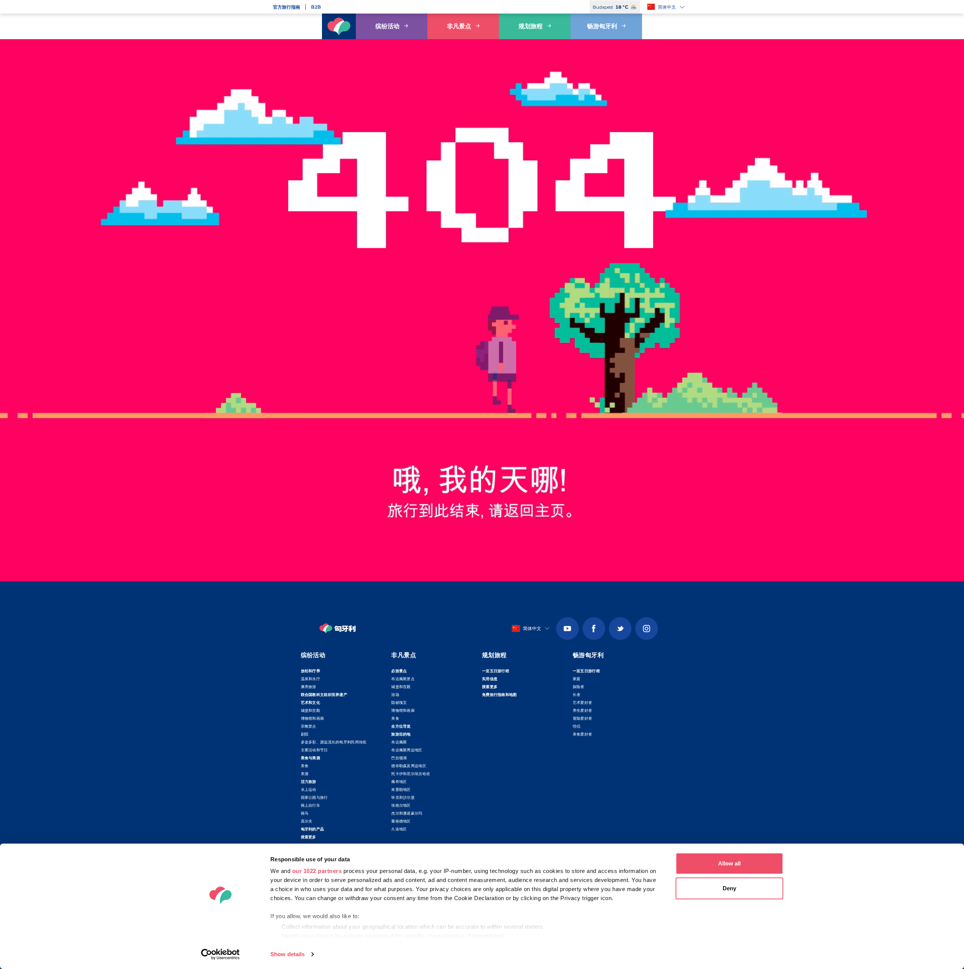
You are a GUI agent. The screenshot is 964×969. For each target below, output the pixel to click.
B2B (316, 7)
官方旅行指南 (286, 7)
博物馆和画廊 (312, 718)
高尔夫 (307, 821)
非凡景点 (459, 26)
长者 (577, 694)
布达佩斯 (399, 742)
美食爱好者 (582, 734)
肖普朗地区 (401, 789)
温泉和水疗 (310, 678)
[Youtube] (567, 628)
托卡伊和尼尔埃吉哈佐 (410, 773)
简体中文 (667, 7)
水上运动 (308, 789)
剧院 (305, 734)
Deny (729, 888)
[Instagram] (646, 628)
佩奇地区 (399, 781)
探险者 (578, 686)
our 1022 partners (317, 871)
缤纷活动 (387, 26)
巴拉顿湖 (399, 757)
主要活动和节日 (314, 750)
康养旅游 (308, 686)
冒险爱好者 (582, 718)
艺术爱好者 (582, 702)
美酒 (305, 773)
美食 (305, 765)
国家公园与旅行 (314, 797)
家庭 (577, 678)
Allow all (729, 863)
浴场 (395, 694)
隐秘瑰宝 (399, 702)
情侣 (577, 726)
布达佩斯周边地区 (406, 750)
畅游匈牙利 (602, 26)
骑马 (305, 813)
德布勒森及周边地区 (408, 765)
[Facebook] (594, 628)
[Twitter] (620, 628)
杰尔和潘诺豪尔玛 (406, 813)
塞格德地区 (401, 821)
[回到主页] (339, 26)
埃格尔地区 (401, 805)
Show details (287, 954)
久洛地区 (399, 829)
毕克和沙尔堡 (403, 797)
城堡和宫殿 (310, 710)
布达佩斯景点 (403, 678)
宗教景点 (308, 726)
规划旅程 (531, 26)
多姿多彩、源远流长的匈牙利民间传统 (334, 742)
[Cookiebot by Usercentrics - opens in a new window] (220, 954)
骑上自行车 (310, 805)
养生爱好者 (582, 710)
